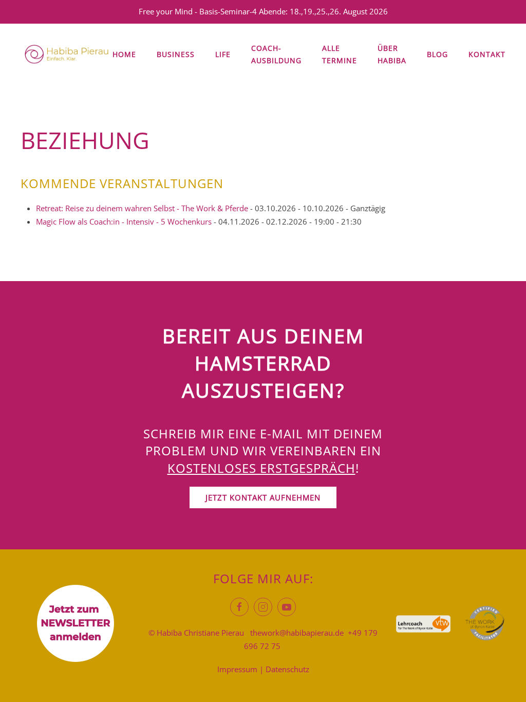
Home (124, 54)
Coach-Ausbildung (276, 54)
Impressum (237, 669)
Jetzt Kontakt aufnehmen (263, 497)
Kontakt (486, 54)
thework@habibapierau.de (297, 632)
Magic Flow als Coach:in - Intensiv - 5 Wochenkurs (124, 221)
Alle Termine (339, 54)
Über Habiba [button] (392, 54)
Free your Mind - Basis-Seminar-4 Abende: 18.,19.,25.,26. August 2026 (263, 11)
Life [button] (223, 54)
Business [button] (176, 54)
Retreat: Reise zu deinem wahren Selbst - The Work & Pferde (142, 208)
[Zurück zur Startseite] (66, 54)
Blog (437, 54)
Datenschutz (287, 669)
